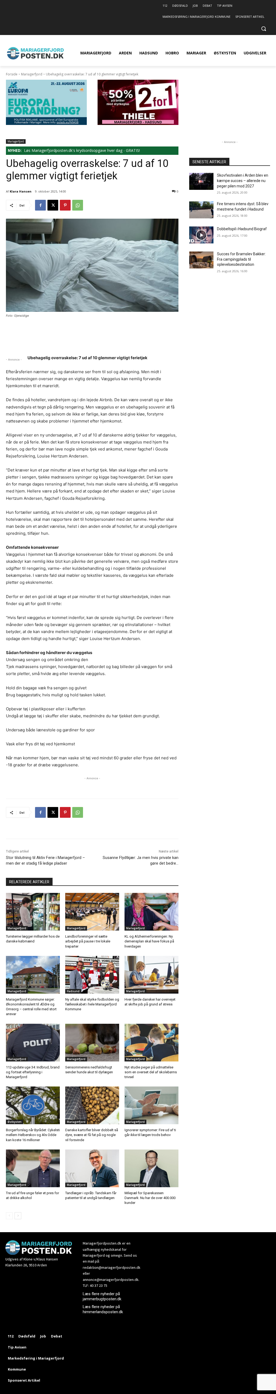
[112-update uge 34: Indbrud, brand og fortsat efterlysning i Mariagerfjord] (33, 1042)
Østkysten (15, 1122)
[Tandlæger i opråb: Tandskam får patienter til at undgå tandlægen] (92, 1168)
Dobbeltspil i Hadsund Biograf (242, 229)
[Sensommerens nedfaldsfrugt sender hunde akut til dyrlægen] (92, 1042)
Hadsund (73, 991)
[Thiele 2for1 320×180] (138, 123)
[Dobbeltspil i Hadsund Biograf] (201, 234)
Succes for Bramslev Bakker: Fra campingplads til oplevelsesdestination (241, 259)
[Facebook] (40, 205)
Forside (12, 74)
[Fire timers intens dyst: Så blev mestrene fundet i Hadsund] (201, 209)
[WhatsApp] (77, 205)
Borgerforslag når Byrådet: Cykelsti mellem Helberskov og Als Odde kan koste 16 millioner (33, 1135)
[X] (52, 205)
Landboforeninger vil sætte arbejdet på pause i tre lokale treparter (87, 941)
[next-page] (18, 1215)
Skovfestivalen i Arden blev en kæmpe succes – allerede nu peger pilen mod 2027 (242, 180)
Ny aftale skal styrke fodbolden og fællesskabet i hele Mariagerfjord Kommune (92, 1004)
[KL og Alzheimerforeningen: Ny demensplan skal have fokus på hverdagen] (151, 912)
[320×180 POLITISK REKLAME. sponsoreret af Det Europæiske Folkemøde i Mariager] (46, 123)
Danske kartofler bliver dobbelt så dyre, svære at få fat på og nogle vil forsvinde (91, 1135)
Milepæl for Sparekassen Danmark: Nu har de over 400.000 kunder (150, 1198)
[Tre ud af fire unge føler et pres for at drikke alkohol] (33, 1168)
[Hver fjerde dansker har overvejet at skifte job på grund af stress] (151, 975)
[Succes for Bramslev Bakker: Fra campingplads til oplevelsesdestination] (201, 259)
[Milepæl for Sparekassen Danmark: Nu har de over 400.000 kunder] (151, 1168)
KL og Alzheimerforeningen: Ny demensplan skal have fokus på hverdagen (149, 941)
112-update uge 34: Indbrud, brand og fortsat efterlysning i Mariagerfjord (33, 1072)
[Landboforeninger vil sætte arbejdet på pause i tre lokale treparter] (92, 912)
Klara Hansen (21, 191)
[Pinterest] (65, 205)
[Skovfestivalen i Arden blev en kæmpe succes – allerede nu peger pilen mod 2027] (201, 181)
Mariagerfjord (31, 74)
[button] (263, 28)
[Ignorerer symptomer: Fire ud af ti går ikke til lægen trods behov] (151, 1105)
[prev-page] (9, 1215)
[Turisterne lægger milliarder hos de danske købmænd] (33, 912)
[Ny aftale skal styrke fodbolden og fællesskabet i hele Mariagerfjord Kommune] (92, 975)
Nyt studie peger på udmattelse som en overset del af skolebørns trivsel (151, 1072)
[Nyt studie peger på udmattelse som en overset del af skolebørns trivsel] (151, 1042)
